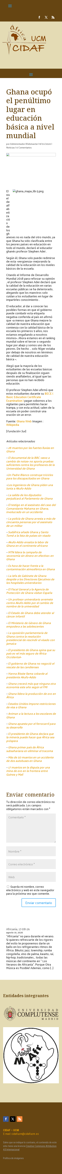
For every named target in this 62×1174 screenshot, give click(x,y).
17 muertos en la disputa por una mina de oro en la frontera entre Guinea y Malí (28, 771)
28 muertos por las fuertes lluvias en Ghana (30, 449)
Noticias (10, 147)
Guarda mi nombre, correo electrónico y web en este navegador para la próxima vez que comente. (30, 890)
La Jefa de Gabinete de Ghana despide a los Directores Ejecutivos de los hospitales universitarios (30, 579)
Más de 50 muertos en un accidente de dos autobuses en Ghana (30, 759)
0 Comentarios (24, 147)
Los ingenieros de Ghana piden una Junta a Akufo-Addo (29, 486)
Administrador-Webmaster (24, 144)
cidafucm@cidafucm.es (25, 1134)
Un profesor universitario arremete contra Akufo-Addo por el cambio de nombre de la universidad (29, 603)
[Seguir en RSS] (53, 17)
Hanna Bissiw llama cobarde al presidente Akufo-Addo (26, 675)
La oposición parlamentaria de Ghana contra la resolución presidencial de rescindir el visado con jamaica (30, 638)
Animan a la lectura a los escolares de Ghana (31, 715)
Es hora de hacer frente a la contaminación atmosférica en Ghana (30, 567)
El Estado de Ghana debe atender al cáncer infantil (30, 614)
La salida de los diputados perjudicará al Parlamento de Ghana (29, 496)
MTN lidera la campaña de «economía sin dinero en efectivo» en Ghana (30, 555)
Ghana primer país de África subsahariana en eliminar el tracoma (29, 749)
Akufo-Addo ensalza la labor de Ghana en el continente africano (27, 543)
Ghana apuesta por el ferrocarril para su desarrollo (30, 725)
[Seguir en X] (46, 17)
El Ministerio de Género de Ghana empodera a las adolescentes (28, 624)
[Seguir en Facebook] (39, 17)
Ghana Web (24, 421)
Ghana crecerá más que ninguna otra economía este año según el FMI (31, 685)
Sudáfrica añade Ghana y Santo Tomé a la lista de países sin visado (28, 533)
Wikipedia (12, 424)
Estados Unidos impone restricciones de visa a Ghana (30, 705)
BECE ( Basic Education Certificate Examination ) (29, 397)
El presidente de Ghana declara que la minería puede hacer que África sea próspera (30, 737)
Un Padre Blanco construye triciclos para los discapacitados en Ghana (29, 476)
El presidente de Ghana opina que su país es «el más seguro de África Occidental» (30, 653)
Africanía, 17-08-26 (18, 929)
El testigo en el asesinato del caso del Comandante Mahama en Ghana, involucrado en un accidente (31, 508)
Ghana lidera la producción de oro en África (31, 695)
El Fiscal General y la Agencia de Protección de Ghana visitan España (29, 591)
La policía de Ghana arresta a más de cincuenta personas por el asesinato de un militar (30, 522)
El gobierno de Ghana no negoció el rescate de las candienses (30, 665)
